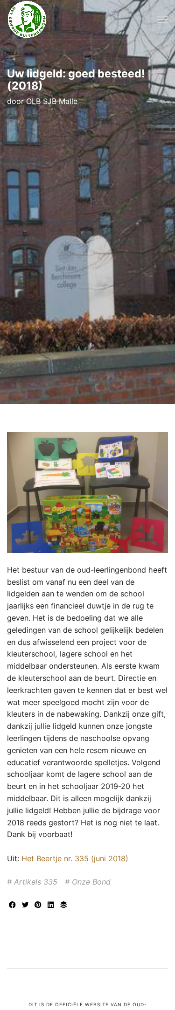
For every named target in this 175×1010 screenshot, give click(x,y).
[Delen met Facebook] (13, 905)
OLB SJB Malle (51, 101)
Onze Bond (91, 881)
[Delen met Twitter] (26, 905)
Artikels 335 (35, 881)
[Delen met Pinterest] (39, 905)
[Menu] (162, 20)
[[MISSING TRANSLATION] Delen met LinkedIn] (52, 905)
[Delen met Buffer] (63, 905)
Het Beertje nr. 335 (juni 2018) (74, 858)
